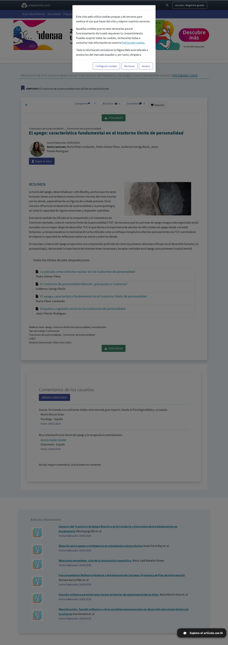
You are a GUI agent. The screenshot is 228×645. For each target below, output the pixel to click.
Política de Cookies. (133, 43)
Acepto (146, 66)
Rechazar (129, 66)
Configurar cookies (106, 66)
